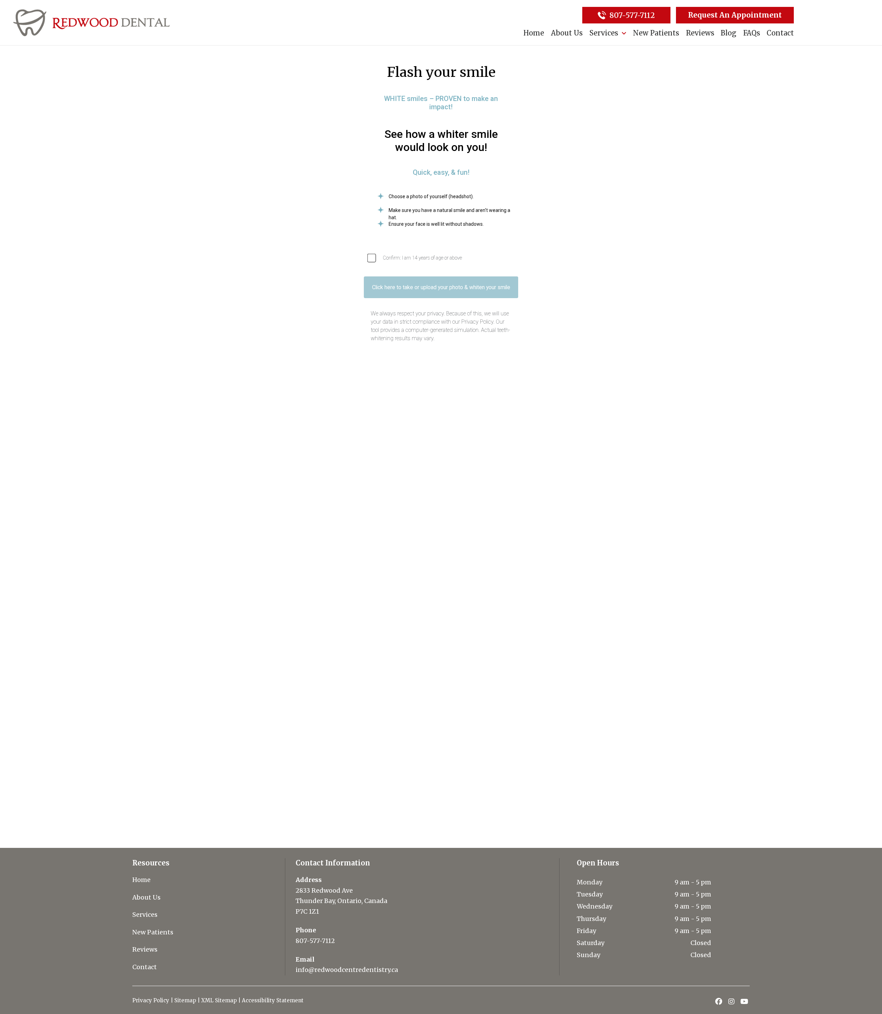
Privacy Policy (150, 1000)
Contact (144, 967)
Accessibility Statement (273, 1000)
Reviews (144, 949)
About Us (146, 897)
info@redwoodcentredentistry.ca (347, 970)
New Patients (152, 932)
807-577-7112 (315, 941)
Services (144, 915)
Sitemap (185, 1000)
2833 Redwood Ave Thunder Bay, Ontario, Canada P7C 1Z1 (341, 900)
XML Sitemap (219, 1000)
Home (141, 880)
